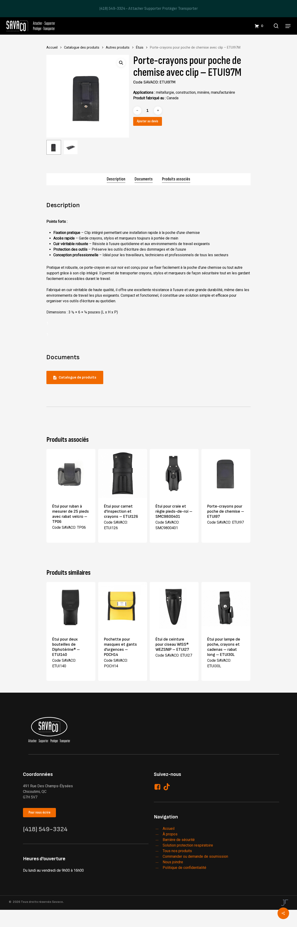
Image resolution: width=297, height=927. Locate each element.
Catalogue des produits (81, 47)
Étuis (139, 47)
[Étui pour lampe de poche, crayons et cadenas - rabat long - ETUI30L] (225, 606)
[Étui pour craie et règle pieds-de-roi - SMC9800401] (174, 473)
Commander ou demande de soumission (195, 856)
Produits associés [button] (176, 179)
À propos (170, 834)
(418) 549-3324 (112, 8)
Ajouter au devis (147, 121)
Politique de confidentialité (184, 867)
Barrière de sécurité (179, 839)
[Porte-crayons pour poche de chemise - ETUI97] (225, 473)
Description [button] (116, 179)
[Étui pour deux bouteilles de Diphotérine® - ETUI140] (70, 606)
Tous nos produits (177, 851)
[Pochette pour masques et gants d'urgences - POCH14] (122, 606)
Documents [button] (144, 179)
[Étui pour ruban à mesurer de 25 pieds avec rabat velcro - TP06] (70, 473)
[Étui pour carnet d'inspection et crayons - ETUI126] (122, 473)
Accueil (52, 47)
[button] (288, 26)
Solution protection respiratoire (188, 845)
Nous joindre (173, 862)
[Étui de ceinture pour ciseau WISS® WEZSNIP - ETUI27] (174, 606)
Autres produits (117, 47)
